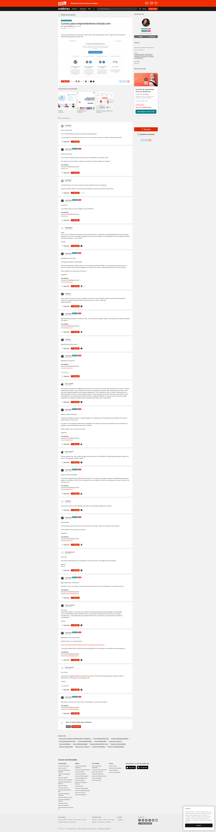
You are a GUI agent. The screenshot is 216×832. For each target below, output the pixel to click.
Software (95, 763)
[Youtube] (156, 820)
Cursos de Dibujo (79, 771)
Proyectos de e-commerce (82, 746)
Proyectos (83, 9)
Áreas (77, 763)
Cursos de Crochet (80, 792)
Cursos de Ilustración (63, 766)
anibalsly (67, 293)
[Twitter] (143, 820)
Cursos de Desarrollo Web (85, 741)
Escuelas (84, 819)
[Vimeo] (153, 820)
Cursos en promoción (114, 772)
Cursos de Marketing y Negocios (119, 738)
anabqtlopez (69, 227)
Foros (74, 819)
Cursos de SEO (79, 786)
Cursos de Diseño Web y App (101, 738)
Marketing (151, 56)
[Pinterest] (146, 820)
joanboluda (73, 89)
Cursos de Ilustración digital (82, 769)
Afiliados (94, 822)
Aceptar (199, 825)
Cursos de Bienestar (63, 805)
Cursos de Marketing (64, 744)
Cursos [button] (74, 9)
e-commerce (144, 56)
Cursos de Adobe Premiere (99, 776)
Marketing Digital (139, 58)
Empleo (70, 819)
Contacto (100, 819)
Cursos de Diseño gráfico (81, 776)
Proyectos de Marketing (98, 746)
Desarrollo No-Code (139, 54)
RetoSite (60, 110)
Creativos (78, 819)
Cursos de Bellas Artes (81, 778)
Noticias (105, 819)
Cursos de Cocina (63, 803)
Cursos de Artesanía (80, 774)
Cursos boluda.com (67, 282)
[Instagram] (149, 820)
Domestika (94, 819)
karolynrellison (69, 667)
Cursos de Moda (62, 785)
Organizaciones (101, 822)
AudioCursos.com (81, 110)
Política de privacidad (82, 828)
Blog (109, 819)
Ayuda (112, 819)
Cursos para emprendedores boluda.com (144, 47)
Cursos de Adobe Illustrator (99, 769)
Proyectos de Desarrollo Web (118, 744)
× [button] (214, 3)
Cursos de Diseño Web (100, 741)
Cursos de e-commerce (115, 741)
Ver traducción (65, 372)
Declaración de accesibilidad (104, 828)
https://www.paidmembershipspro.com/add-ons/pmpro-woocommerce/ (83, 645)
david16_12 (68, 125)
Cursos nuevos (113, 766)
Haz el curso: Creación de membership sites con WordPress (75, 738)
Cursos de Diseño (63, 777)
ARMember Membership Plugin (84, 676)
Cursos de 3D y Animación (65, 779)
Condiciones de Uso (72, 828)
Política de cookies (92, 828)
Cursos (60, 819)
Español (120, 819)
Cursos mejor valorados (115, 768)
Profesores (108, 822)
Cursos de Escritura (63, 787)
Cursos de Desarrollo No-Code (67, 741)
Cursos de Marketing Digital (80, 744)
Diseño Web (137, 56)
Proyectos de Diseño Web (66, 746)
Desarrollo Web (148, 54)
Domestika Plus (72, 822)
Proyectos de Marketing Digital (116, 746)
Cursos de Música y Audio (65, 797)
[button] (94, 9)
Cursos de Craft (62, 768)
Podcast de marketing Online (70, 593)
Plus (89, 9)
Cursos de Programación (81, 788)
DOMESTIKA (64, 9)
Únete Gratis (76, 726)
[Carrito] (139, 9)
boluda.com (64, 168)
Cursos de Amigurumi (80, 794)
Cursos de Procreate (97, 771)
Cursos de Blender (97, 778)
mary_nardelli (69, 383)
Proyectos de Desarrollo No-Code (99, 744)
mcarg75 (67, 501)
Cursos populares (113, 770)
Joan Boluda (72, 26)
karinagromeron (70, 552)
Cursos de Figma (96, 780)
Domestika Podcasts (63, 822)
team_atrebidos (70, 605)
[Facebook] (139, 820)
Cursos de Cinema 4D (97, 774)
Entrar (144, 9)
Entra (68, 726)
